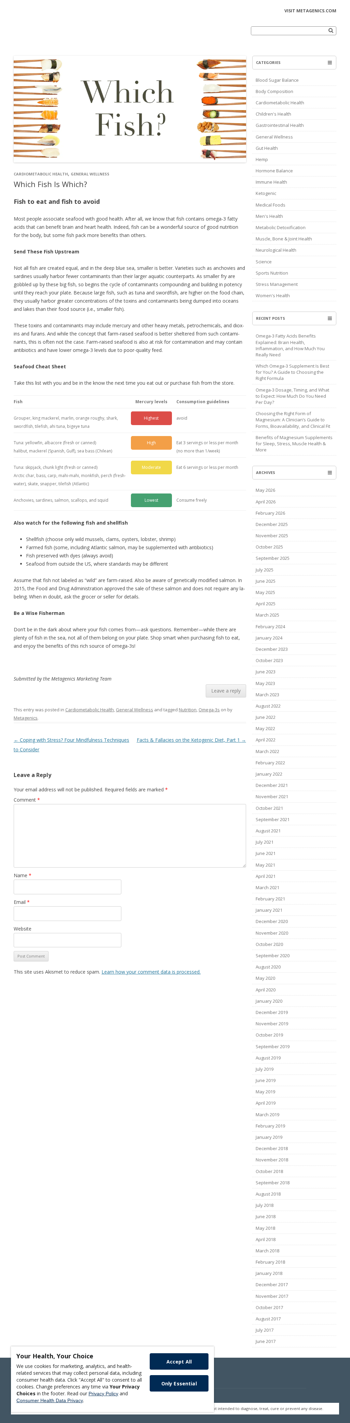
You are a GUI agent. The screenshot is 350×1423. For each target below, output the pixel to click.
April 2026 (265, 502)
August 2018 (268, 1194)
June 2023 (265, 672)
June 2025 (265, 581)
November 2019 (272, 1023)
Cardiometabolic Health (41, 173)
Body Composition (274, 91)
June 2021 (265, 853)
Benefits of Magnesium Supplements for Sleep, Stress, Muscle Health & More (294, 443)
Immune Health (271, 182)
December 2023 (272, 649)
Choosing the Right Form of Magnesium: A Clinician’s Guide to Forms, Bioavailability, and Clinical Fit (293, 419)
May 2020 (265, 978)
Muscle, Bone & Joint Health (284, 239)
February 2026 (270, 513)
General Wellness (90, 173)
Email (22, 902)
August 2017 (268, 1319)
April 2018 (265, 1239)
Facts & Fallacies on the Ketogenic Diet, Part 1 (191, 740)
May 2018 (265, 1228)
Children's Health (273, 114)
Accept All (179, 1361)
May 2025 (265, 592)
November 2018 (272, 1160)
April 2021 (265, 876)
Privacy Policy (103, 1393)
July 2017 (264, 1330)
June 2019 (265, 1080)
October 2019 (269, 1035)
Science (264, 262)
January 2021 (269, 910)
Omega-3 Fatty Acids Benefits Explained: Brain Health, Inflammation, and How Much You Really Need (290, 345)
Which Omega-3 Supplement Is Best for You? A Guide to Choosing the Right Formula (292, 372)
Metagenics (26, 718)
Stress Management (277, 284)
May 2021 (265, 865)
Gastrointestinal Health (280, 125)
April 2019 (265, 1103)
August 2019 (268, 1058)
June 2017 (265, 1341)
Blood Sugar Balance (277, 80)
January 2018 (269, 1273)
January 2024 (269, 638)
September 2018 (273, 1183)
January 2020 (269, 1001)
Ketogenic (266, 193)
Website (22, 928)
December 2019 (272, 1012)
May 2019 (265, 1092)
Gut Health (267, 148)
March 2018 (267, 1251)
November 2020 (272, 933)
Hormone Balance (274, 171)
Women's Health (273, 295)
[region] (112, 1379)
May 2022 (265, 728)
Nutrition (188, 710)
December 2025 (272, 524)
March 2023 (267, 694)
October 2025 (269, 547)
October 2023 (269, 660)
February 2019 (270, 1126)
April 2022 (265, 740)
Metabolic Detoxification (281, 227)
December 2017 (272, 1284)
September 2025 (273, 558)
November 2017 (272, 1296)
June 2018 (265, 1216)
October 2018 (269, 1171)
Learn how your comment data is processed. (151, 972)
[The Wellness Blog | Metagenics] (61, 36)
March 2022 (267, 751)
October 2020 (269, 944)
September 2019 (273, 1046)
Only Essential (179, 1383)
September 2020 (273, 955)
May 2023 (265, 683)
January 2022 (269, 774)
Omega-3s (209, 710)
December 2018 (272, 1148)
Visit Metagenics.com (310, 11)
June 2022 (265, 717)
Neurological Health (276, 250)
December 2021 (272, 785)
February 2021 (270, 899)
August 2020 (268, 967)
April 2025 (265, 604)
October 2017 (269, 1307)
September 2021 (273, 819)
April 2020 (265, 990)
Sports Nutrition (272, 273)
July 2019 (264, 1069)
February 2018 (270, 1262)
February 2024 (270, 626)
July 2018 (264, 1205)
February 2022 (270, 763)
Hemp (262, 159)
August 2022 (268, 706)
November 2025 (272, 535)
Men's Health (269, 216)
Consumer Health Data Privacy (49, 1400)
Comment (27, 799)
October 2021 (269, 808)
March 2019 (267, 1114)
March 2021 (267, 887)
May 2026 (265, 490)
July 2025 (264, 570)
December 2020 (272, 921)
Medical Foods (270, 205)
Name (22, 875)
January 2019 (269, 1137)
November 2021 (272, 796)
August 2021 (268, 831)
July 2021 (264, 842)
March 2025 (267, 615)
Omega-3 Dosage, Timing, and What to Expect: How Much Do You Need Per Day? (292, 396)
